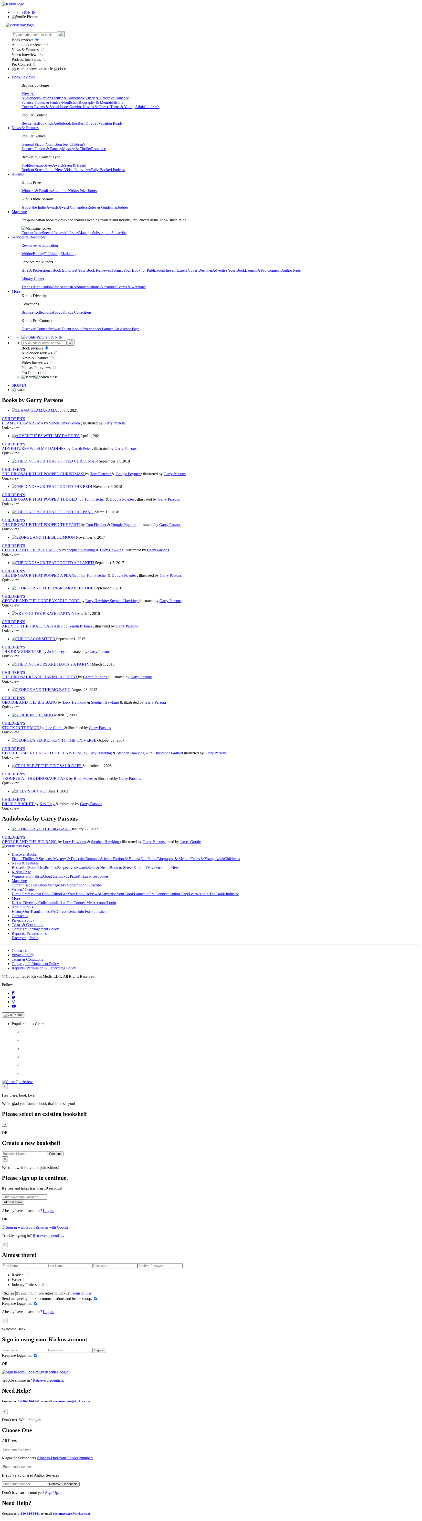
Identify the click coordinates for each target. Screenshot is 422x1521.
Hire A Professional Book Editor (46, 270)
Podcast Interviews (27, 59)
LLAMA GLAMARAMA (23, 423)
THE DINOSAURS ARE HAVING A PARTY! (40, 677)
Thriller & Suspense (66, 98)
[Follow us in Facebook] (13, 993)
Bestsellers (29, 123)
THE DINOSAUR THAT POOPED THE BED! (40, 499)
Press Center (68, 911)
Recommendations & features (93, 287)
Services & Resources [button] (28, 237)
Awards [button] (18, 174)
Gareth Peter (82, 448)
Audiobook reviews (27, 45)
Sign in (9, 1293)
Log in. (48, 1211)
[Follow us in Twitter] (13, 997)
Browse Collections (36, 312)
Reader (18, 1275)
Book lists (45, 123)
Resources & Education (39, 245)
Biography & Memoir (95, 102)
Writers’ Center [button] (23, 889)
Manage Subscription (95, 233)
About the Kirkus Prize (69, 191)
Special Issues (52, 233)
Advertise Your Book (228, 270)
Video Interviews (25, 54)
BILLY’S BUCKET (18, 804)
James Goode (190, 842)
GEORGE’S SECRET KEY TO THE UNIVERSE (43, 753)
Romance (121, 98)
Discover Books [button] (24, 854)
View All (28, 94)
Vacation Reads (110, 123)
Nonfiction (70, 102)
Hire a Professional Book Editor (36, 894)
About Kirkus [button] (22, 907)
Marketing (68, 254)
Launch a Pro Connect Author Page (161, 894)
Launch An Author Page (120, 329)
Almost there (13, 1202)
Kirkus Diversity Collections (34, 903)
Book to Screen (33, 170)
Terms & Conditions (27, 925)
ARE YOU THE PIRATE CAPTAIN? (32, 626)
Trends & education (36, 287)
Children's (151, 107)
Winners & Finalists (36, 191)
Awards (58, 165)
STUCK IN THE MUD (21, 728)
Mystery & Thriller (76, 149)
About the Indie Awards (39, 207)
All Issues (71, 233)
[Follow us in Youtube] (14, 1006)
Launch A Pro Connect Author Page (273, 270)
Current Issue (31, 233)
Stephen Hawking (81, 550)
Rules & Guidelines (102, 207)
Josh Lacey (56, 651)
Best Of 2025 (88, 123)
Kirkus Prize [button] (21, 872)
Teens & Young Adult (127, 107)
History (118, 102)
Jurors (92, 191)
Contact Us (20, 950)
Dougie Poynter (128, 474)
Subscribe (119, 233)
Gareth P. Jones (80, 626)
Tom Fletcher (101, 474)
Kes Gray (47, 804)
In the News (54, 170)
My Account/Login (101, 903)
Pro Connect (22, 64)
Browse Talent (60, 329)
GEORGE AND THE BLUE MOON (32, 550)
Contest (45, 911)
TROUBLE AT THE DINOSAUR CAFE (35, 778)
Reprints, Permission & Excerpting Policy (29, 935)
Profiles (27, 165)
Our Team (31, 911)
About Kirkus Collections (71, 312)
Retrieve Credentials (63, 1484)
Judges (123, 207)
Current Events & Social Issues (45, 107)
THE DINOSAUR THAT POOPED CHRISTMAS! (43, 474)
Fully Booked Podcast (108, 170)
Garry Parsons (115, 423)
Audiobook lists (65, 123)
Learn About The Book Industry (214, 894)
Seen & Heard (75, 165)
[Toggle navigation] (4, 26)
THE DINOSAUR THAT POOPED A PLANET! (41, 575)
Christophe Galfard (168, 753)
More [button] (16, 291)
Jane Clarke (54, 728)
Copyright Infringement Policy (35, 929)
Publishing (52, 254)
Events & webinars (131, 287)
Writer (17, 1280)
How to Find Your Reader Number (65, 1458)
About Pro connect (87, 329)
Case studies (61, 287)
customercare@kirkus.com (71, 1401)
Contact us (20, 916)
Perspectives (42, 165)
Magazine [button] (19, 212)
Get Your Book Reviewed (92, 270)
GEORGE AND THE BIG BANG (30, 702)
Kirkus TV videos (147, 867)
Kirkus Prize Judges (93, 876)
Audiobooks (31, 98)
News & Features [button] (25, 128)
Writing (27, 254)
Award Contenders (72, 207)
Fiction (46, 98)
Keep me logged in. (17, 1303)
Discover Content (35, 329)
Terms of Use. (81, 1293)
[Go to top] (13, 1015)
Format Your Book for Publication (138, 270)
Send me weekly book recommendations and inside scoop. (47, 1298)
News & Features (26, 50)
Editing (38, 254)
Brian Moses (84, 778)
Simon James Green (65, 423)
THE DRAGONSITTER (22, 651)
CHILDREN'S (13, 419)
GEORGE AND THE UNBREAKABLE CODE (41, 601)
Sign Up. (52, 1492)
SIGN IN (28, 12)
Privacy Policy (23, 920)
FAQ (54, 911)
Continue (55, 1154)
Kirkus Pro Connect (71, 903)
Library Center (32, 279)
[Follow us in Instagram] (13, 1002)
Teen (66, 144)
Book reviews (23, 40)
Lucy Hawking (112, 550)
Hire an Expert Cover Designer (188, 270)
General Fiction (33, 144)
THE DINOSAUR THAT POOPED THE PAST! (41, 525)
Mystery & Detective (98, 98)
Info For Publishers (92, 911)
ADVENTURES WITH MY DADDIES (34, 448)
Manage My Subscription (66, 885)
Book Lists (36, 867)
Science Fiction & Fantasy (41, 102)
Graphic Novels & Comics (89, 107)
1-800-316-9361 (29, 1401)
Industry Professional (28, 1285)
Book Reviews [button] (23, 77)
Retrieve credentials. (48, 1235)
